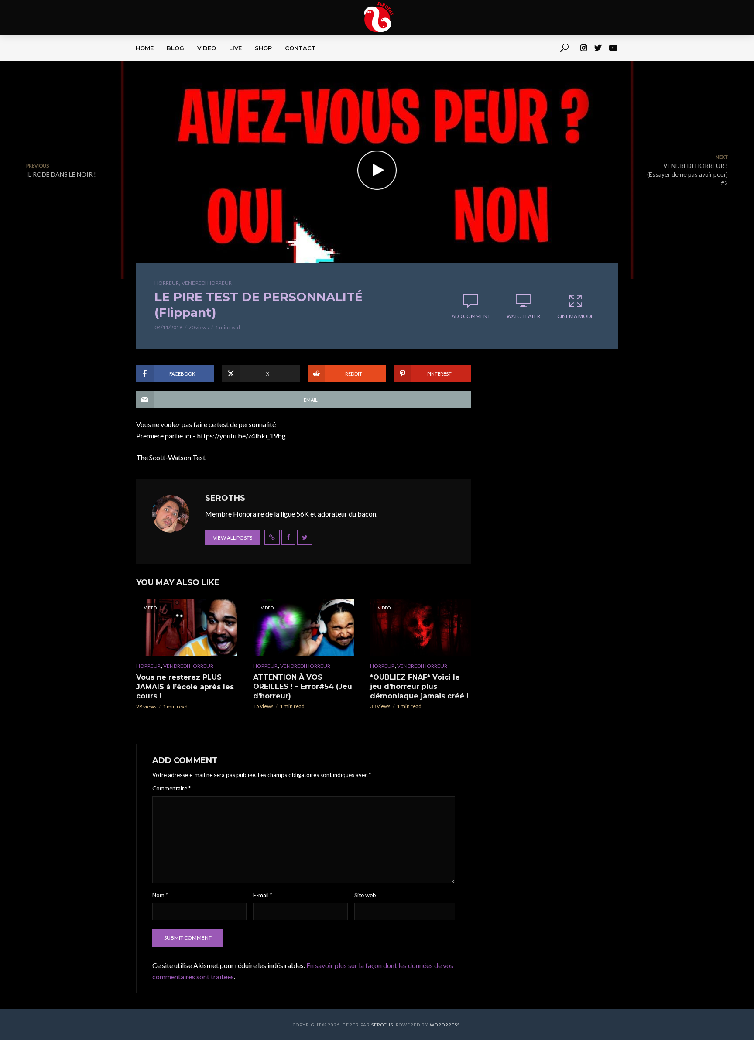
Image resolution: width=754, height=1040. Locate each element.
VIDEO (206, 47)
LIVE (235, 47)
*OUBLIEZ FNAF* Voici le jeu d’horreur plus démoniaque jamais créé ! (419, 686)
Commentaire (171, 788)
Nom (160, 895)
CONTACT (300, 47)
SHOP (263, 47)
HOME (145, 47)
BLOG (175, 47)
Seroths (382, 1024)
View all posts (232, 537)
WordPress (445, 1024)
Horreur (166, 283)
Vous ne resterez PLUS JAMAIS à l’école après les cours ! (185, 686)
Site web (365, 895)
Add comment (471, 316)
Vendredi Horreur (207, 283)
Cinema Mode (575, 316)
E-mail (262, 895)
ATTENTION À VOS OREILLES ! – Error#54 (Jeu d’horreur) (302, 686)
